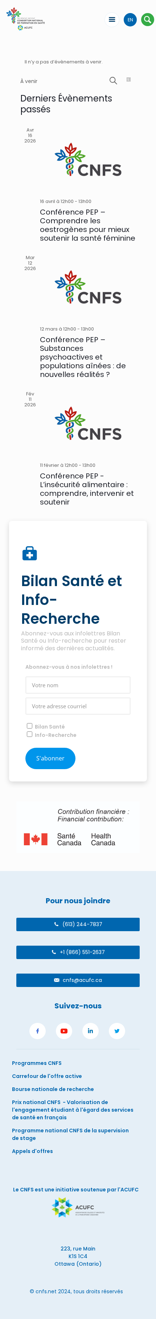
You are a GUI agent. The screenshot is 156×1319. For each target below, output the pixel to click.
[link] (37, 1032)
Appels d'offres (32, 1151)
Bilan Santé (50, 726)
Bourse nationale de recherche (53, 1089)
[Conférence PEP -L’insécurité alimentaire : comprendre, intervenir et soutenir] (88, 423)
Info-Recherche (56, 735)
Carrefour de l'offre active (47, 1076)
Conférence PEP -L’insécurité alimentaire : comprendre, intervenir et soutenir (87, 489)
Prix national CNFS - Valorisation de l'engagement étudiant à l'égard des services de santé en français (73, 1110)
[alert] (78, 62)
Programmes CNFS (37, 1063)
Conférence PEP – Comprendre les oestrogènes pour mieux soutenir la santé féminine (87, 225)
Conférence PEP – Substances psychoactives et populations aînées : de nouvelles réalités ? (83, 357)
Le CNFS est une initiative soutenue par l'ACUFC (76, 1189)
